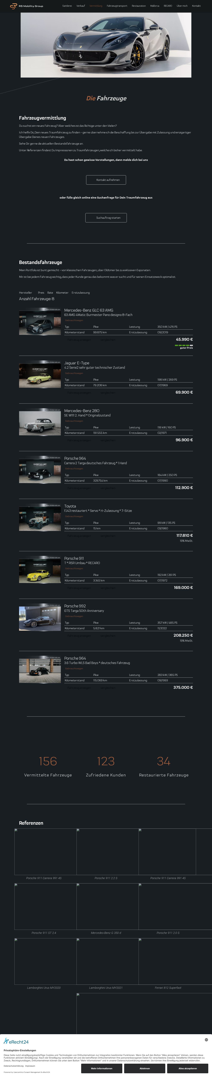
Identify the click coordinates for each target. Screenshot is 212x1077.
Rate (50, 292)
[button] (184, 299)
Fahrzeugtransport (117, 5)
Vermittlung (96, 5)
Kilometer (62, 292)
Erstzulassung (81, 292)
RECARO (168, 5)
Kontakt (196, 5)
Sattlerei (67, 5)
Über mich (182, 5)
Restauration (139, 5)
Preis (41, 292)
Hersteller (25, 292)
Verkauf (81, 5)
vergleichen (108, 339)
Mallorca (154, 5)
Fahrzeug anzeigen (79, 339)
